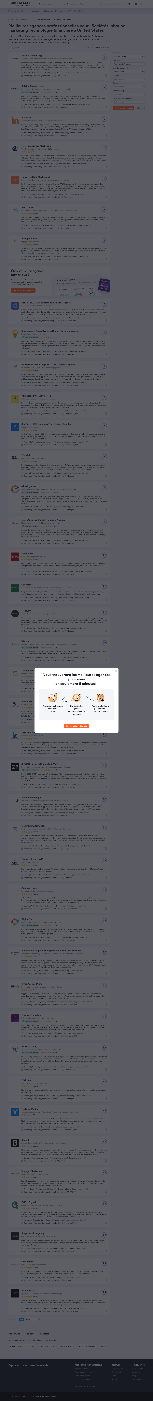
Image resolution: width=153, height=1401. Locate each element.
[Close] (116, 671)
